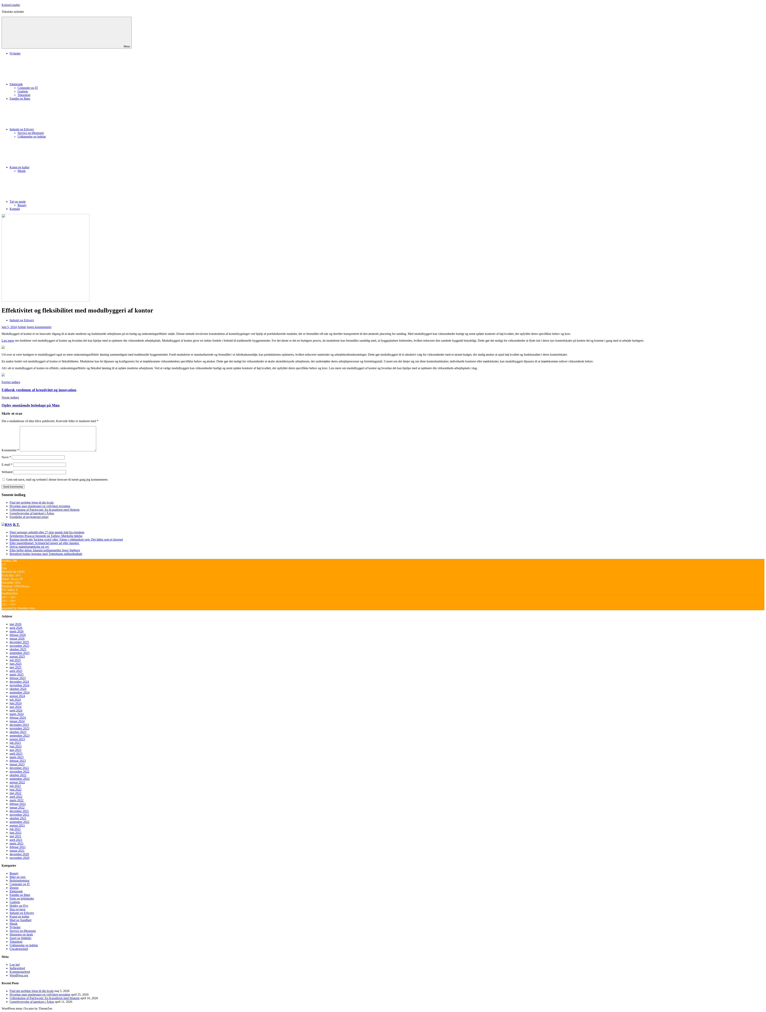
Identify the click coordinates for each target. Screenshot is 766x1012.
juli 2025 (15, 660)
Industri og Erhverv (22, 129)
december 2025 (19, 642)
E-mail (7, 464)
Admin (21, 327)
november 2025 (19, 645)
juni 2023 (16, 746)
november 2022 (19, 771)
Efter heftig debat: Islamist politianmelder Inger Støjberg (45, 550)
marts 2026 (17, 631)
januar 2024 (17, 721)
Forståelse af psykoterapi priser (29, 517)
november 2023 (19, 728)
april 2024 (16, 710)
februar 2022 (18, 804)
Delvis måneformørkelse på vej (29, 546)
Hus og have (18, 909)
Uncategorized (19, 948)
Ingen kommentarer (39, 327)
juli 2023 (15, 742)
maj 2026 (15, 624)
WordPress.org (19, 975)
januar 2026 (17, 638)
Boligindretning (19, 880)
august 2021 (17, 825)
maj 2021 (15, 836)
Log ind (15, 964)
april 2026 (16, 627)
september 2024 (20, 692)
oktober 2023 (18, 732)
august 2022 (17, 782)
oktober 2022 (18, 775)
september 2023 (20, 735)
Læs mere (8, 340)
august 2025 (17, 656)
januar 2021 (17, 850)
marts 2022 (17, 800)
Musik (22, 171)
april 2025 (16, 671)
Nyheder (15, 53)
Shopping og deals (21, 934)
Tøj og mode (18, 201)
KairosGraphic (11, 5)
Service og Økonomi (31, 133)
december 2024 (19, 681)
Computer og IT (28, 87)
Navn (6, 457)
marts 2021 (17, 843)
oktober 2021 (18, 818)
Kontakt (15, 208)
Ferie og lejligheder (22, 898)
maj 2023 (15, 750)
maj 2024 (15, 706)
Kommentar (10, 450)
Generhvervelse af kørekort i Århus (32, 513)
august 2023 (17, 739)
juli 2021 (15, 829)
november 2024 (19, 685)
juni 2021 (16, 832)
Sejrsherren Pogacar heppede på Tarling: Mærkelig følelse (46, 536)
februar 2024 (18, 717)
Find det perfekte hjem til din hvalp (32, 502)
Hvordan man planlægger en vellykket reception (40, 506)
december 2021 (19, 811)
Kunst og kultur (19, 167)
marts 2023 (17, 757)
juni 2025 (16, 663)
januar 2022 (17, 807)
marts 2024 (17, 714)
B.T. (16, 525)
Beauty (22, 205)
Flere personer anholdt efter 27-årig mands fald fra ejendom (47, 532)
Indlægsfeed (17, 968)
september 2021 (20, 821)
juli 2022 (15, 786)
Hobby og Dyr (19, 905)
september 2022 (20, 778)
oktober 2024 (18, 689)
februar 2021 (18, 847)
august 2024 (17, 696)
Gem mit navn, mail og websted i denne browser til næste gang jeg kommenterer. (57, 479)
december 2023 (19, 724)
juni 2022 (16, 789)
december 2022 (19, 768)
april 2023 (16, 753)
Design (14, 887)
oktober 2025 (18, 649)
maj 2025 (15, 667)
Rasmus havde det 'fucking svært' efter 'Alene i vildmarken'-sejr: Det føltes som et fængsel (66, 539)
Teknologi (24, 95)
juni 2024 (16, 703)
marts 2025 (17, 674)
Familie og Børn (20, 98)
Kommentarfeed (20, 971)
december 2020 (19, 854)
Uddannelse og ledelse (32, 136)
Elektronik (16, 84)
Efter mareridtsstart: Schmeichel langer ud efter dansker (45, 543)
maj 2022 (15, 793)
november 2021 (19, 814)
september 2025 (20, 653)
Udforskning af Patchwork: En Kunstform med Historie (45, 509)
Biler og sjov (18, 877)
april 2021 (16, 839)
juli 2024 (15, 699)
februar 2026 (18, 635)
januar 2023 (17, 764)
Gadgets (23, 91)
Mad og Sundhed (20, 920)
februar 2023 (18, 760)
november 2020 (19, 857)
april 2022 (16, 796)
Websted (7, 472)
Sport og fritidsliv (21, 938)
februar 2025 (18, 678)
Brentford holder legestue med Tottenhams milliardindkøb (46, 554)
